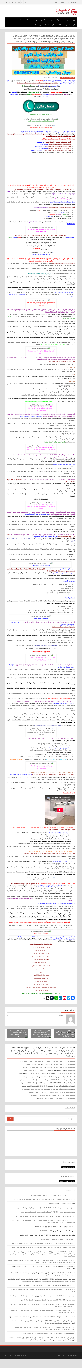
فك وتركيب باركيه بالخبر (41, 990)
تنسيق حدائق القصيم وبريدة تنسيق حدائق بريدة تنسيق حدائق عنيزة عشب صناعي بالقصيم (48, 1333)
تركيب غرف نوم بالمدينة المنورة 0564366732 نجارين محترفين (50, 1095)
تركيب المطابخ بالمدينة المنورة (41, 956)
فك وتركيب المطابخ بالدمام (41, 953)
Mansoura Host (72, 1355)
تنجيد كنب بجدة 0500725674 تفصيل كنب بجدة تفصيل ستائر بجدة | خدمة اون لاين (44, 1080)
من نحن (55, 2)
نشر (44, 998)
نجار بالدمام (39, 972)
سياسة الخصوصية (71, 2)
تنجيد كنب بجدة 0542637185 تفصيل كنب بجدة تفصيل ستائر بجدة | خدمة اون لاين (44, 1070)
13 (56, 77)
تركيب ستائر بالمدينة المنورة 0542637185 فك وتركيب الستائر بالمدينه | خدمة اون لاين (43, 1073)
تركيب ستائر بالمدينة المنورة (41, 975)
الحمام (58, 759)
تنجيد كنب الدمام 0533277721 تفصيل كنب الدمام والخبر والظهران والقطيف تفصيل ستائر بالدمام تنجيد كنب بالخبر (41, 1296)
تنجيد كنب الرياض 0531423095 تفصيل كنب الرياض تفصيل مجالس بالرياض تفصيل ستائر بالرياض (48, 1300)
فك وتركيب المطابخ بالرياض (41, 959)
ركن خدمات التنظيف (46, 20)
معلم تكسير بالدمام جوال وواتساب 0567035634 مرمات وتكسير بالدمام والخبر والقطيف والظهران (45, 1216)
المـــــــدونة (32, 25)
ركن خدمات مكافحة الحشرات (28, 20)
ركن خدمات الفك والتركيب (46, 25)
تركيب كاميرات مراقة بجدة (56, 152)
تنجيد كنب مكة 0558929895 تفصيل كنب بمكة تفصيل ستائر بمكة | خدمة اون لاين (44, 1083)
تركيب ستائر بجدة (39, 984)
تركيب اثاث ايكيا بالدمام (39, 966)
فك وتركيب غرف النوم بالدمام (41, 947)
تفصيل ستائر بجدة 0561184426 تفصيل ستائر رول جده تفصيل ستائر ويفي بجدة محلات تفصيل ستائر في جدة (43, 1243)
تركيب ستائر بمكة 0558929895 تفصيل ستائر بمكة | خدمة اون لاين (49, 1092)
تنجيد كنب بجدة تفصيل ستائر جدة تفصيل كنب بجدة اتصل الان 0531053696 (53, 1195)
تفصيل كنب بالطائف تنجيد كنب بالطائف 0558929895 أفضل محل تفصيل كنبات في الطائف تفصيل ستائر (44, 1208)
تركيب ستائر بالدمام (39, 978)
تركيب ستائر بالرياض (41, 981)
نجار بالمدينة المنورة (41, 969)
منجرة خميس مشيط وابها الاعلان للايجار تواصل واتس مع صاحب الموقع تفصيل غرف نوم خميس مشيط (44, 1199)
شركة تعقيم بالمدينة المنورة (35, 987)
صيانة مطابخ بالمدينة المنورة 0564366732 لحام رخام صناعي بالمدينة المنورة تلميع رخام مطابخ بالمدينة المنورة (42, 1317)
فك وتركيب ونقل (44, 92)
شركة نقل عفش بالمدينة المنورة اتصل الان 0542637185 (52, 1098)
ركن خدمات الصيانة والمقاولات (67, 25)
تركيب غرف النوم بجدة (41, 950)
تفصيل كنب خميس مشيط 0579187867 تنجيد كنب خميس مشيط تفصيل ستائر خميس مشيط (47, 1212)
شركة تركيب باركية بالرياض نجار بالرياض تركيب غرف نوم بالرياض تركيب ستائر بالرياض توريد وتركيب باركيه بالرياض (43, 1247)
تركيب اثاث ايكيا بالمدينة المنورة (41, 962)
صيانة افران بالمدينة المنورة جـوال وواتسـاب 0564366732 (58, 1239)
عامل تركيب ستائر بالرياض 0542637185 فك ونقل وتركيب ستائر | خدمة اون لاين (46, 1077)
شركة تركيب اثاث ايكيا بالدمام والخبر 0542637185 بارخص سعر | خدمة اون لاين (46, 1064)
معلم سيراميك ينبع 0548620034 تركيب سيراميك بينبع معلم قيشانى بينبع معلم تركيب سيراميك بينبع (44, 1285)
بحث (10, 1119)
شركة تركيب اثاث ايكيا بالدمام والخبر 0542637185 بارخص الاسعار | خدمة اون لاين (45, 1086)
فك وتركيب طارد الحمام (16, 759)
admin (52, 77)
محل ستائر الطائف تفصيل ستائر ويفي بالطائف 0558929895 (57, 1231)
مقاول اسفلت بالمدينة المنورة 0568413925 (62, 1203)
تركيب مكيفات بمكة (38, 152)
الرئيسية (73, 20)
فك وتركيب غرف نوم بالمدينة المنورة (22, 80)
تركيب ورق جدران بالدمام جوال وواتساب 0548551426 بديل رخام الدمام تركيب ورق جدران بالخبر (47, 1235)
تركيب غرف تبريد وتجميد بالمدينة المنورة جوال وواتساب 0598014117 (54, 1226)
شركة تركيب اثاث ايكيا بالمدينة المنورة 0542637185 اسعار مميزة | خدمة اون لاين (45, 1089)
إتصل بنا (61, 2)
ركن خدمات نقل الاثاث (61, 20)
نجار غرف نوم (67, 191)
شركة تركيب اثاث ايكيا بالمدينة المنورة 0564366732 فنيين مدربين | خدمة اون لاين (44, 1061)
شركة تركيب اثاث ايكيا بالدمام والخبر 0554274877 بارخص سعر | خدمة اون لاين (46, 1067)
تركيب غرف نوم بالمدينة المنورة (52, 222)
